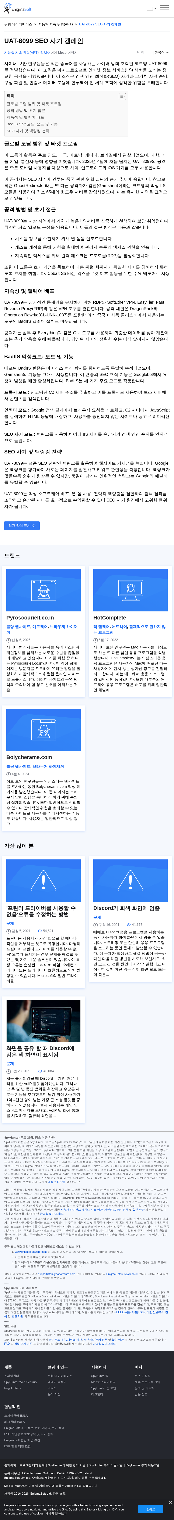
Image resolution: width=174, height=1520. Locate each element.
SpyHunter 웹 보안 (103, 1388)
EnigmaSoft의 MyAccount (122, 1274)
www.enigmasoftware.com (31, 1251)
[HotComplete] (130, 590)
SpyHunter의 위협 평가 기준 (67, 1465)
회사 (138, 1367)
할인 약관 (139, 1209)
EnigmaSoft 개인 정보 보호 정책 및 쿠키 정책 (34, 1428)
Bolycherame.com (29, 757)
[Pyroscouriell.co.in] (43, 590)
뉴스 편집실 (142, 1375)
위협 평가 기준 (23, 1343)
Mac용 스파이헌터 (103, 1382)
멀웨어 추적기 (57, 1382)
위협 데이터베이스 (18, 24)
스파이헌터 (11, 1375)
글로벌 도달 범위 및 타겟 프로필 (34, 104)
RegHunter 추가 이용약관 (143, 1465)
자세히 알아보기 (56, 1513)
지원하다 (99, 1367)
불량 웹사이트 (18, 627)
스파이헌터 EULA (16, 1415)
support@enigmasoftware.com (56, 1274)
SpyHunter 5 (99, 1375)
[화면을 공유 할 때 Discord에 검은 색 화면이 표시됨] (43, 1021)
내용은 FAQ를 (56, 1182)
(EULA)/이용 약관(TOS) (130, 1312)
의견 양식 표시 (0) (21, 525)
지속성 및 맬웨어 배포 (25, 117)
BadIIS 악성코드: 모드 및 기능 (32, 124)
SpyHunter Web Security (20, 1382)
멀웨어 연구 (58, 1367)
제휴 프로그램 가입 (147, 1382)
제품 (8, 1367)
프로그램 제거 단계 (32, 1465)
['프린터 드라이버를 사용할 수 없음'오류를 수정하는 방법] (43, 880)
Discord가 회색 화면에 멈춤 (126, 908)
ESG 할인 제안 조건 (17, 1446)
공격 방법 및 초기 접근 (26, 110)
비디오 (52, 1388)
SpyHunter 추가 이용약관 (106, 1465)
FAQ (7, 1343)
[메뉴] (164, 8)
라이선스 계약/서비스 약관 (65, 1339)
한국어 (156, 8)
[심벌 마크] (17, 8)
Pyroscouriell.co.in (30, 618)
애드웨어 (40, 627)
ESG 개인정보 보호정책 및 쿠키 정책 (28, 1434)
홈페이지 (10, 1465)
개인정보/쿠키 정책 (116, 1209)
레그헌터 (97, 1394)
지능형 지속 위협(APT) (55, 24)
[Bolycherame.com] (43, 730)
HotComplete (109, 618)
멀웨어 (45, 52)
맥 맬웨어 (101, 627)
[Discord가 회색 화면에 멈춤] (130, 880)
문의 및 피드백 (144, 1388)
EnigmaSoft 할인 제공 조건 (22, 1440)
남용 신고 (141, 1394)
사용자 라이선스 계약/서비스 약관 (82, 1209)
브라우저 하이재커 (48, 766)
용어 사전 (54, 1394)
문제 (10, 923)
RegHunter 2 (12, 1388)
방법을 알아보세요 (51, 1213)
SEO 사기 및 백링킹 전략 (28, 131)
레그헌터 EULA (14, 1421)
